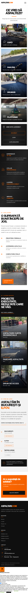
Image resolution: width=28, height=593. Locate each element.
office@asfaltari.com (9, 553)
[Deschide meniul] (25, 2)
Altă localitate (14, 142)
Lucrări (2, 521)
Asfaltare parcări (5, 536)
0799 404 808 (7, 549)
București (14, 133)
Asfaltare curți (4, 533)
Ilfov (14, 137)
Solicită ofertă (14, 492)
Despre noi (3, 523)
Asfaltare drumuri (5, 538)
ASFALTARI (7, 2)
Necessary (4, 583)
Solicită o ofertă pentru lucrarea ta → (8, 564)
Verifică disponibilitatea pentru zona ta (13, 423)
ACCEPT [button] (8, 592)
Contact (3, 526)
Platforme (3, 540)
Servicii (2, 519)
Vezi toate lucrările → (7, 312)
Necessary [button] (2, 581)
